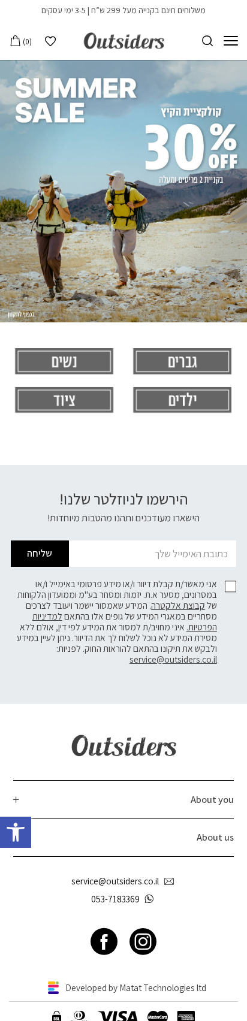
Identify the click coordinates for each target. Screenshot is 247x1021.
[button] (15, 832)
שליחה (39, 553)
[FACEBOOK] (104, 941)
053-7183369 (115, 899)
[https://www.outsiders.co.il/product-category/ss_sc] (123, 191)
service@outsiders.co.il (173, 659)
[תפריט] (231, 40)
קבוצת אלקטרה (178, 605)
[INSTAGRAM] (142, 941)
